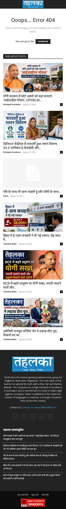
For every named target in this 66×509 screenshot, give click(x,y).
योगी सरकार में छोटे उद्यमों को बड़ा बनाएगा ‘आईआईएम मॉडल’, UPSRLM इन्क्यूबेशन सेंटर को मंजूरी (31, 437)
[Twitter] (41, 416)
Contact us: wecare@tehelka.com (39, 407)
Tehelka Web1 (9, 244)
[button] (5, 4)
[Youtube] (50, 416)
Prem (5, 196)
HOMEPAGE (43, 41)
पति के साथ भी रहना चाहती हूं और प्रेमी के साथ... (32, 192)
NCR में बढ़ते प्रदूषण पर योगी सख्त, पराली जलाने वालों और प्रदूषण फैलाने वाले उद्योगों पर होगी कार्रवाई (31, 477)
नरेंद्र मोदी (45, 494)
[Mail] (24, 416)
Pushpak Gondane (12, 104)
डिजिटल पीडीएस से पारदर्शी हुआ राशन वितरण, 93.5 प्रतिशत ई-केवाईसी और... (30, 146)
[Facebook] (15, 416)
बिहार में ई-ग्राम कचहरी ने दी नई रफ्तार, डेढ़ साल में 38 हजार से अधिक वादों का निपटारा (32, 467)
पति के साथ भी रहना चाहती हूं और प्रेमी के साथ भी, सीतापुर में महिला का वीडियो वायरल (30, 457)
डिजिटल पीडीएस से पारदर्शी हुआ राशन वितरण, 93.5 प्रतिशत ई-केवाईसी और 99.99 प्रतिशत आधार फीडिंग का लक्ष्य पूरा (33, 447)
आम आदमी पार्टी (22, 494)
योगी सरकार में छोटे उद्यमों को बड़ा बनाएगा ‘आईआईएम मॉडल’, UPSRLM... (27, 98)
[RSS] (33, 416)
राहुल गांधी (34, 494)
